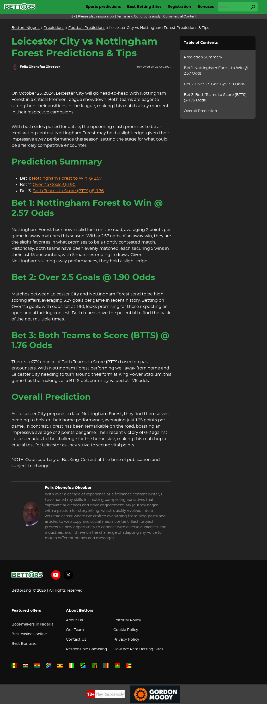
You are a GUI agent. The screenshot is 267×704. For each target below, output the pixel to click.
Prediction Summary (203, 57)
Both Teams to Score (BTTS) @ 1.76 (68, 191)
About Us (74, 620)
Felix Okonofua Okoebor (40, 66)
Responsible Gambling (86, 649)
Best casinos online (29, 634)
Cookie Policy (125, 630)
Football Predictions (86, 28)
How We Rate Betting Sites (138, 649)
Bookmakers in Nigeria (32, 624)
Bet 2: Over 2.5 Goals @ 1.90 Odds (214, 84)
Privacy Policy (126, 639)
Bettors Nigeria (25, 28)
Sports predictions (103, 7)
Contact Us (76, 639)
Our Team (75, 630)
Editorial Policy (127, 620)
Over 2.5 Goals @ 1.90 (54, 185)
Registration (179, 7)
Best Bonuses (24, 644)
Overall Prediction (200, 111)
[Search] (253, 7)
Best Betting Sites (144, 7)
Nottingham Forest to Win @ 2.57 (67, 178)
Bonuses (205, 7)
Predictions (54, 28)
